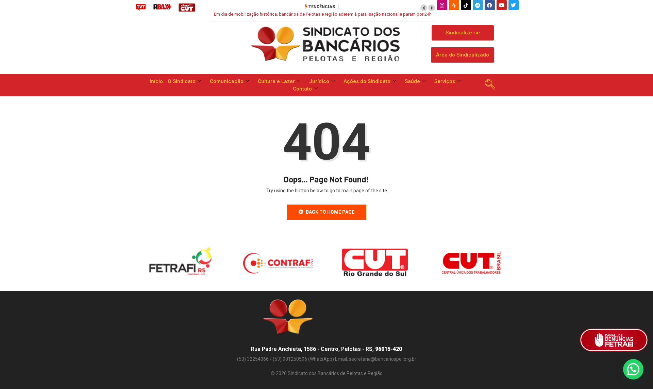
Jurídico (319, 81)
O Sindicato (182, 81)
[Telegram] (478, 5)
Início (156, 81)
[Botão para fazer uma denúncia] (614, 340)
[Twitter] (513, 5)
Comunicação (227, 81)
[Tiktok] (466, 5)
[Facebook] (490, 5)
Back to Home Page (330, 212)
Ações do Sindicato (367, 81)
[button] (423, 7)
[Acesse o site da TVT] (141, 7)
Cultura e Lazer (276, 81)
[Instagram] (442, 5)
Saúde (412, 81)
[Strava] (454, 5)
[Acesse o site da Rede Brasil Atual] (162, 7)
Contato (302, 89)
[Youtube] (502, 5)
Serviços (444, 81)
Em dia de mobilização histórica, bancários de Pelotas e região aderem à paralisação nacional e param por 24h (323, 14)
